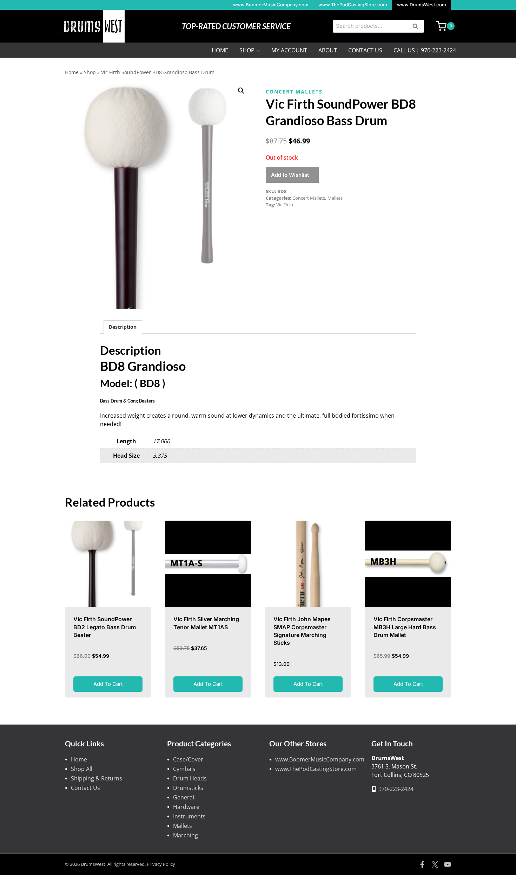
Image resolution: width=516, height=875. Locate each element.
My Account (289, 50)
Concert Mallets (294, 91)
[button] (241, 90)
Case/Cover (188, 759)
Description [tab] (123, 326)
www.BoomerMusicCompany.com (271, 4)
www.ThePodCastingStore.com (352, 4)
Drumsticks (188, 788)
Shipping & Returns (96, 778)
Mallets (335, 198)
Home (220, 50)
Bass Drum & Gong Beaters (127, 401)
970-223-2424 (396, 789)
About (327, 50)
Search (417, 26)
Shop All (81, 769)
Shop (90, 72)
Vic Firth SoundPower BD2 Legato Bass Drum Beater (104, 627)
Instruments (189, 816)
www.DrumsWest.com (421, 4)
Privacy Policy (161, 864)
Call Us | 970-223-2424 (424, 50)
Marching (185, 835)
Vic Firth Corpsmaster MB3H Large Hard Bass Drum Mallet (404, 627)
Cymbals (184, 769)
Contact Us (365, 50)
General (183, 797)
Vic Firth (284, 204)
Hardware (186, 807)
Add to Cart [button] (108, 684)
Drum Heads (190, 778)
